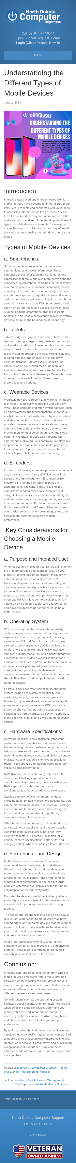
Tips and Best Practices (35, 1071)
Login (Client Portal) (31, 43)
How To (54, 43)
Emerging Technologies (32, 1067)
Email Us (47, 1124)
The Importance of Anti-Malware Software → (43, 1084)
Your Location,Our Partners (21, 1098)
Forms (55, 38)
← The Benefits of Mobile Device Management (34, 1080)
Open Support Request (32, 38)
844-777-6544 (44, 33)
